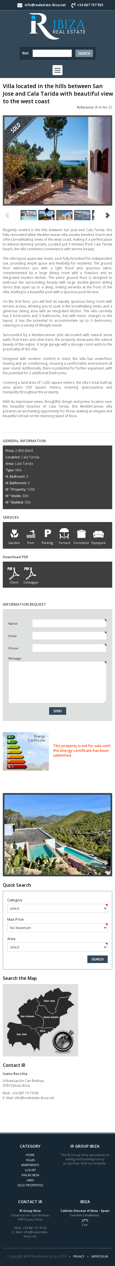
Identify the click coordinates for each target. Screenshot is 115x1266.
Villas (30, 1160)
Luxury (30, 1170)
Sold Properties (30, 1185)
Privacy (78, 1256)
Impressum (99, 1256)
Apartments (30, 1165)
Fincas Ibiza (30, 1175)
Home (30, 1155)
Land (30, 1180)
